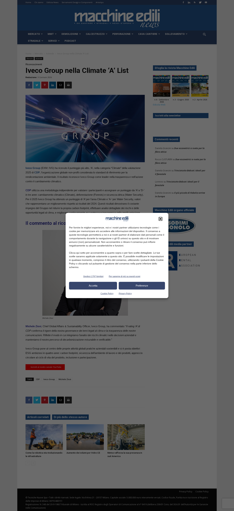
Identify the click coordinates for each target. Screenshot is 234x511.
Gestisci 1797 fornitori (93, 276)
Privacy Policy (125, 293)
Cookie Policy (107, 293)
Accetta (93, 285)
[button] (160, 219)
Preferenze (142, 285)
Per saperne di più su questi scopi (124, 276)
